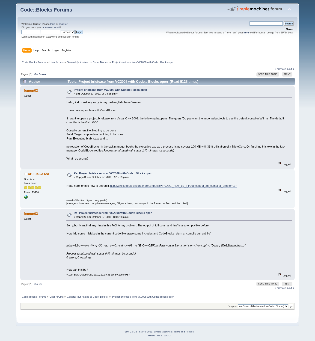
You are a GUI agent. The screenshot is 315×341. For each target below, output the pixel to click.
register (63, 24)
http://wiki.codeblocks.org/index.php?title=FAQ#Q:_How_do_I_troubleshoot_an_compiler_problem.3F (173, 185)
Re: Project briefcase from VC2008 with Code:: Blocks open (113, 173)
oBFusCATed (38, 174)
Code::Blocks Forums (46, 10)
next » (290, 69)
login (52, 24)
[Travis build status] (26, 197)
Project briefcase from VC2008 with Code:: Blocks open (110, 90)
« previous (280, 69)
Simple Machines (163, 331)
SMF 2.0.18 (131, 331)
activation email (50, 27)
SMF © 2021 (145, 331)
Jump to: (232, 306)
